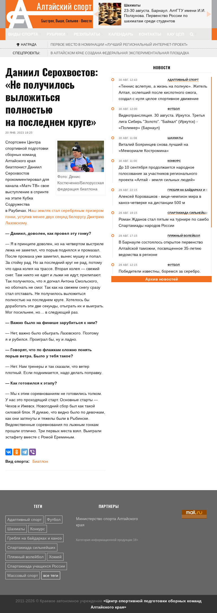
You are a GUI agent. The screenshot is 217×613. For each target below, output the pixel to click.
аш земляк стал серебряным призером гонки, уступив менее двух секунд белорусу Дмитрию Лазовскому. (54, 216)
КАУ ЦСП (175, 34)
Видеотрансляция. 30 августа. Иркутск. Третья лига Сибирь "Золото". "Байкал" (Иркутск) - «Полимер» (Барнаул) (162, 121)
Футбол (53, 519)
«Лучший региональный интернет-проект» (119, 45)
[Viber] (32, 452)
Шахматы (16, 529)
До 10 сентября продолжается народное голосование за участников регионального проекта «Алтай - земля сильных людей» (158, 173)
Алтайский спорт (64, 6)
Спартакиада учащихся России (36, 566)
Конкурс (37, 529)
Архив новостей (161, 279)
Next (209, 14)
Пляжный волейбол (25, 557)
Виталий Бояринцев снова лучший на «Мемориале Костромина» (153, 147)
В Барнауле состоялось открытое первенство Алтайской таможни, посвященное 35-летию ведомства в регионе (161, 248)
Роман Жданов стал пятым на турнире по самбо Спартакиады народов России (164, 222)
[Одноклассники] (16, 452)
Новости (161, 67)
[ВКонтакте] (8, 452)
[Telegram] (24, 452)
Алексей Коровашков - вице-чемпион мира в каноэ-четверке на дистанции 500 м (160, 199)
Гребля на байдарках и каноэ (34, 538)
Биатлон (40, 461)
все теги (50, 575)
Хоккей (55, 557)
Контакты (150, 34)
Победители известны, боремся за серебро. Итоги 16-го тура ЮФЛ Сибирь (160, 274)
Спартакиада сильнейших (31, 547)
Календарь (120, 34)
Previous (96, 14)
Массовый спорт (22, 575)
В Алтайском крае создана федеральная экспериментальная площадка (120, 53)
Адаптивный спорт (24, 519)
